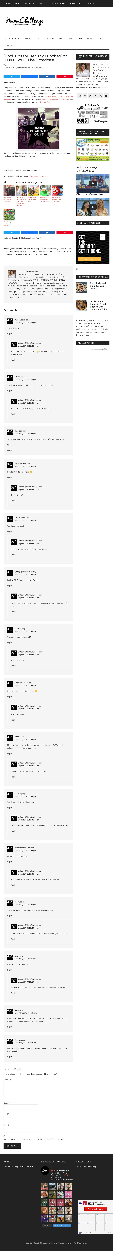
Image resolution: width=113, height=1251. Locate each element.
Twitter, (68, 251)
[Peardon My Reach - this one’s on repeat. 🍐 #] (44, 1210)
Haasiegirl (18, 431)
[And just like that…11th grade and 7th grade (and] (68, 1210)
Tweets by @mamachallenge (86, 1167)
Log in (85, 1243)
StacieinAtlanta (20, 463)
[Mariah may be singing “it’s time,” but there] (68, 1202)
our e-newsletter (12, 251)
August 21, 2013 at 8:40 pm (28, 346)
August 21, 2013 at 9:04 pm (28, 766)
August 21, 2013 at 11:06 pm (26, 1013)
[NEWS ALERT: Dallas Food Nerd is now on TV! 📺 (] (52, 1218)
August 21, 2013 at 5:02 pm (25, 323)
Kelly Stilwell (20, 518)
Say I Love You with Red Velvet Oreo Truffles (57, 199)
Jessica (18, 1040)
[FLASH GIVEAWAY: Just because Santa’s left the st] (60, 1194)
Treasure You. (45, 102)
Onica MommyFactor (22, 848)
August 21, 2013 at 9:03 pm (28, 709)
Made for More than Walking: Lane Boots (8, 199)
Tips (37, 238)
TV (40, 238)
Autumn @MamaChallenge (28, 343)
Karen (17, 956)
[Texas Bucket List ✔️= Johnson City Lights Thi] (52, 1194)
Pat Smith (52, 96)
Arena (17, 1010)
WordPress (78, 1243)
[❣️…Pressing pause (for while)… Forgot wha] (44, 1194)
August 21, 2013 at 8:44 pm (25, 434)
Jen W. (17, 902)
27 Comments (37, 68)
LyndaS (17, 737)
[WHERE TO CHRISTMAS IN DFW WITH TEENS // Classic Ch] (52, 1202)
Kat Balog (18, 794)
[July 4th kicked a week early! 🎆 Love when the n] (68, 1218)
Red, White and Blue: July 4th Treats (98, 286)
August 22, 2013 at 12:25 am (26, 1043)
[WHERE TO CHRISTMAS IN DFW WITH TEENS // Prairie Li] (60, 1202)
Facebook (61, 251)
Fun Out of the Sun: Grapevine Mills (32, 199)
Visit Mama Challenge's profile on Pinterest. (18, 1167)
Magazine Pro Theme (48, 1243)
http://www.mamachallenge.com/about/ (91, 87)
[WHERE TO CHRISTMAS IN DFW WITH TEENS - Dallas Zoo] (44, 1202)
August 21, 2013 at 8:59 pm (28, 544)
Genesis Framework (65, 1243)
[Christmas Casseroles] (92, 207)
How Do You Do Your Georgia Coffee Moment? (45, 199)
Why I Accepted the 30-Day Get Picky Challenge (8, 224)
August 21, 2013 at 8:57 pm (28, 490)
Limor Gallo (19, 377)
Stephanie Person (21, 683)
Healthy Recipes (24, 238)
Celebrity (15, 238)
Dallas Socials (20, 320)
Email (6, 1114)
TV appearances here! (38, 176)
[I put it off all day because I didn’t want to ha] (44, 1186)
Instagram (18, 254)
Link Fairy (18, 629)
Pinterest (7, 254)
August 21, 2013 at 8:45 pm (25, 466)
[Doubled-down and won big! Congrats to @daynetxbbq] (52, 1186)
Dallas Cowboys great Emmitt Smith (55, 99)
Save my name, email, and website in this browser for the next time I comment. (34, 1139)
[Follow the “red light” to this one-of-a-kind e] (44, 1218)
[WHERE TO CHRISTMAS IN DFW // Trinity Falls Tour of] (68, 1194)
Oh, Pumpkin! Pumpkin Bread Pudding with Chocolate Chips (98, 305)
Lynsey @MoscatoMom (24, 572)
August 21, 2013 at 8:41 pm (28, 403)
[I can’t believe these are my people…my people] (60, 1186)
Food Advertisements (96, 349)
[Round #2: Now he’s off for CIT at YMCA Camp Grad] (60, 1218)
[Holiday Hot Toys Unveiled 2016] (92, 183)
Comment (8, 1079)
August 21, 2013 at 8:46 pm (25, 740)
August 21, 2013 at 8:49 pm (25, 905)
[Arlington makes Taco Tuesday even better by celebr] (52, 1210)
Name (6, 1103)
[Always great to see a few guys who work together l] (60, 1210)
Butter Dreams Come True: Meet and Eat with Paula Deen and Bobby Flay (21, 201)
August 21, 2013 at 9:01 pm (25, 959)
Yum (5, 65)
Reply (9, 334)
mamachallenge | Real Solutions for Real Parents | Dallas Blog (24, 21)
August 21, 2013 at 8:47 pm (25, 851)
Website (7, 1125)
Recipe (32, 238)
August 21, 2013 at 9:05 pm (28, 820)
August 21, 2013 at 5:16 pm (25, 380)
